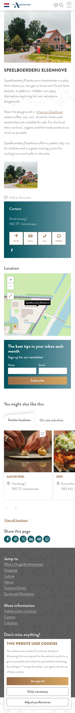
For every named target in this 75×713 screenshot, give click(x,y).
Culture (9, 576)
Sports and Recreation (19, 593)
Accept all (37, 681)
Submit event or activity (20, 611)
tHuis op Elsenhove (49, 111)
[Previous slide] (6, 508)
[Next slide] (16, 508)
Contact (10, 616)
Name (11, 365)
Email (42, 365)
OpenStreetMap (17, 334)
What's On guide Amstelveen (23, 564)
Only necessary (37, 691)
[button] (37, 304)
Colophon (11, 622)
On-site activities (51, 420)
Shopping (10, 570)
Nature (9, 581)
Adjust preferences (38, 702)
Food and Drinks (15, 587)
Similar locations (19, 420)
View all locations (16, 520)
